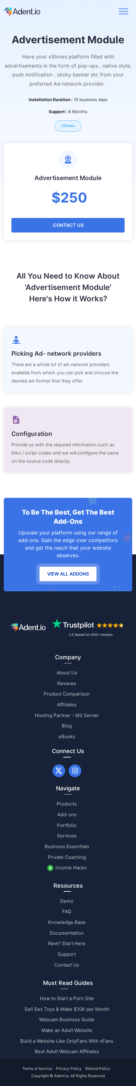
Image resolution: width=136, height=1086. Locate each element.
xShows (68, 125)
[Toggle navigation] (123, 11)
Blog (67, 726)
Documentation (67, 933)
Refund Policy (97, 1068)
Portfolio (67, 825)
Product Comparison (67, 694)
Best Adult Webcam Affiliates (67, 1051)
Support (67, 954)
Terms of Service (37, 1068)
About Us (67, 673)
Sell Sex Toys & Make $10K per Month (66, 1009)
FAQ (66, 911)
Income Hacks (71, 868)
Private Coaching (67, 857)
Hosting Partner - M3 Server (67, 715)
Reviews (66, 683)
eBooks (67, 736)
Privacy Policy (69, 1068)
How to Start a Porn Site (67, 998)
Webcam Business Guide (67, 1020)
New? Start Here (66, 943)
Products (67, 804)
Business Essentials (67, 846)
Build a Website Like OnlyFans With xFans (66, 1041)
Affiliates (67, 705)
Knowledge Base (67, 922)
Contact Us (68, 225)
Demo (66, 901)
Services (67, 836)
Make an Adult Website (66, 1030)
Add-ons (67, 814)
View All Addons (68, 573)
